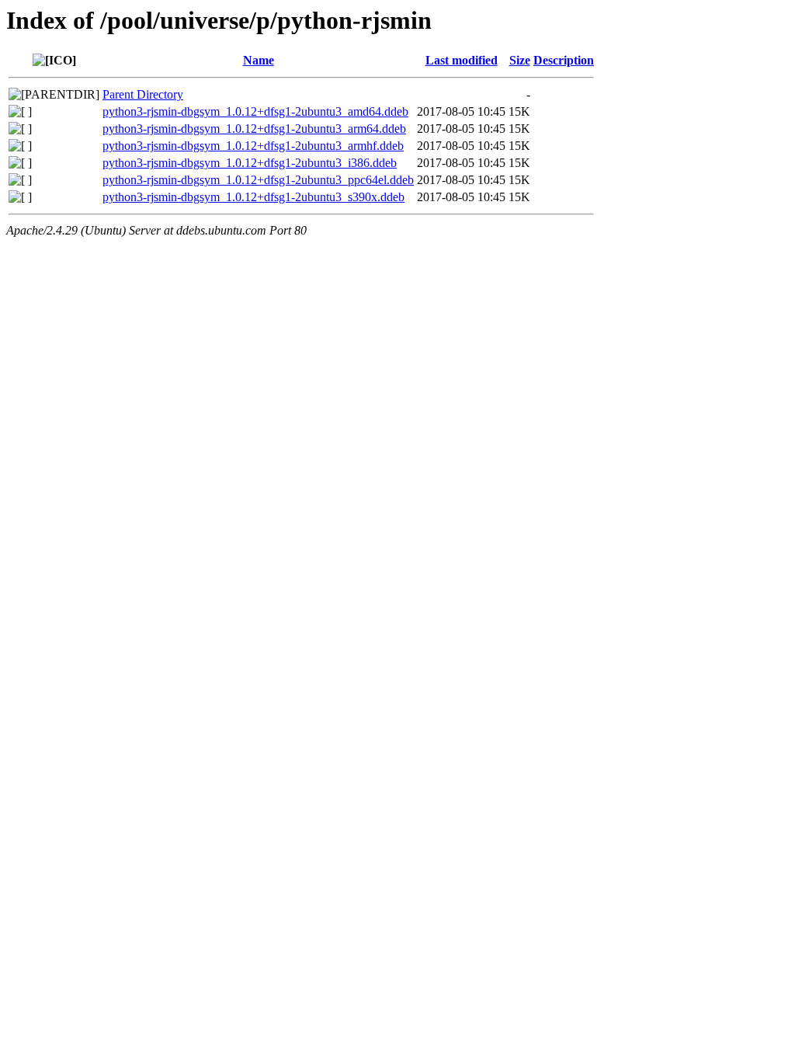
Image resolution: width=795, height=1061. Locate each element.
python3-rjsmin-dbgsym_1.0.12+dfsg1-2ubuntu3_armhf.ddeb (253, 145)
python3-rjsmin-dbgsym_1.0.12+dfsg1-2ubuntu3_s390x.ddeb (253, 197)
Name (258, 60)
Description (563, 60)
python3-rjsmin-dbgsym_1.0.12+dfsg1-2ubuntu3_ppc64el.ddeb (258, 179)
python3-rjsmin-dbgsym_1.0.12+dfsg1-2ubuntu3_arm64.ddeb (254, 128)
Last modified (461, 60)
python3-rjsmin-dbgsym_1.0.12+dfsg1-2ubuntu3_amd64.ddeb (255, 111)
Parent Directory (142, 94)
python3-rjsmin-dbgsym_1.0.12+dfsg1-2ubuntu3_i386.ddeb (249, 162)
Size (519, 60)
